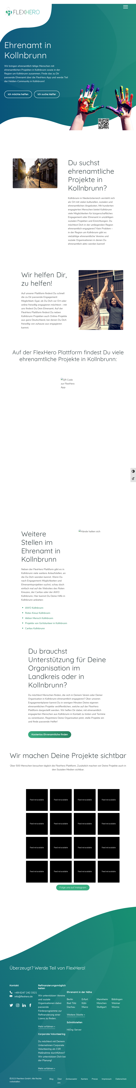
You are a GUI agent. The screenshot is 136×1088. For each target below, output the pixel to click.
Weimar (116, 1003)
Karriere (84, 1079)
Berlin (70, 999)
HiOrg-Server (74, 1029)
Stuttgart (101, 1007)
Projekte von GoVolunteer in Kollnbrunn (46, 623)
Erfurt (85, 999)
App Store (97, 369)
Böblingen (117, 999)
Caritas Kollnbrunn (35, 628)
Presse (95, 1079)
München (102, 1003)
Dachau (71, 1007)
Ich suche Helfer (47, 94)
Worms (115, 1007)
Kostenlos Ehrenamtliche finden (49, 734)
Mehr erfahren (45, 1026)
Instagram (18, 1005)
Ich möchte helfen (18, 94)
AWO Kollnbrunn (34, 607)
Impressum (107, 1079)
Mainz (85, 1007)
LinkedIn (24, 1005)
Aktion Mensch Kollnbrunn (39, 618)
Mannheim (102, 999)
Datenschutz (121, 1079)
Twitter (11, 1005)
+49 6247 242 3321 (25, 992)
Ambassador (71, 1079)
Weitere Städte (75, 1014)
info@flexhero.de (23, 996)
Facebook (30, 1005)
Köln (84, 1003)
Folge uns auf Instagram (73, 887)
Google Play (38, 369)
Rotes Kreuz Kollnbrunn (37, 613)
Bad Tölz (71, 1003)
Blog (51, 1079)
